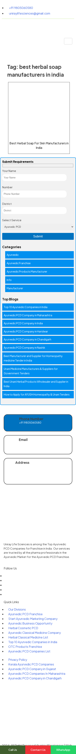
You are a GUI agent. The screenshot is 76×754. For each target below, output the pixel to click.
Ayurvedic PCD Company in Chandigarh (27, 339)
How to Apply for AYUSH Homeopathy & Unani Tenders (37, 394)
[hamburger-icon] (68, 41)
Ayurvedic (13, 254)
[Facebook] (5, 576)
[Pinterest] (5, 594)
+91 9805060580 (30, 422)
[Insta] (5, 590)
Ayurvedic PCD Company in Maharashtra (28, 315)
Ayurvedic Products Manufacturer (27, 271)
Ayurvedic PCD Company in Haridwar (26, 331)
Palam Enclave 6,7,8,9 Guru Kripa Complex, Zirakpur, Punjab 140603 (42, 474)
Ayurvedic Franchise (19, 263)
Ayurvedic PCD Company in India (23, 323)
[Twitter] (5, 580)
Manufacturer (15, 288)
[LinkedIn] (5, 585)
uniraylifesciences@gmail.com (39, 446)
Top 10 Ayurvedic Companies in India (25, 307)
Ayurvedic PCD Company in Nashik (24, 347)
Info (9, 279)
